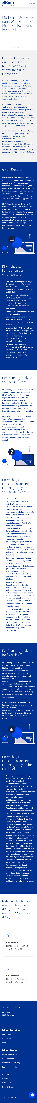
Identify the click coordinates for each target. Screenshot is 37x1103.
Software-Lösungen (10, 1050)
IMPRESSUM (13, 1097)
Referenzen (6, 1083)
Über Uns (5, 1074)
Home (4, 48)
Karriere (5, 1078)
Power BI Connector (10, 1067)
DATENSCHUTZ (5, 1097)
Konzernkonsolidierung (11, 86)
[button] (31, 3)
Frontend (5, 1043)
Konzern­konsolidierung (11, 1063)
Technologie (13, 48)
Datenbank (6, 1034)
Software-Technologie (11, 1030)
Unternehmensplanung (21, 83)
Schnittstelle (7, 1038)
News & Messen (8, 1087)
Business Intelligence (10, 1054)
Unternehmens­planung (11, 1058)
